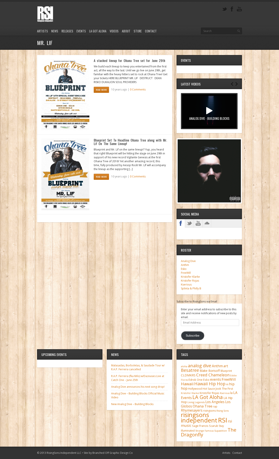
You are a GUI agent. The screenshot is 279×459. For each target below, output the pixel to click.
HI (227, 384)
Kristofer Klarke (190, 277)
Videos (114, 31)
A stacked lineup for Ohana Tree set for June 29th (129, 60)
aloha (184, 366)
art (225, 366)
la (231, 393)
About (126, 31)
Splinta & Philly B (191, 288)
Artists (42, 31)
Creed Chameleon (213, 374)
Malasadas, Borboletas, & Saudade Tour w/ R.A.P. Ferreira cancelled (138, 367)
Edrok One (195, 380)
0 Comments (138, 89)
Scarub (213, 426)
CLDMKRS (188, 375)
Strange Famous (204, 430)
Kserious (186, 284)
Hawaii (187, 383)
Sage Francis (200, 426)
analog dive (199, 365)
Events (81, 31)
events (215, 379)
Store (138, 31)
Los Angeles (215, 402)
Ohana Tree (202, 406)
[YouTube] (239, 9)
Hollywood (195, 389)
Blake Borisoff (210, 371)
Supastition (220, 430)
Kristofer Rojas (190, 280)
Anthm (185, 265)
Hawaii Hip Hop (209, 384)
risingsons (209, 410)
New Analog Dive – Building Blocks (132, 404)
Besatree (190, 370)
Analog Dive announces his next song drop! (138, 387)
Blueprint (226, 371)
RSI (222, 420)
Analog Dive (188, 261)
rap (215, 406)
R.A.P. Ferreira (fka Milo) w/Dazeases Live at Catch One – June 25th (137, 378)
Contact (151, 31)
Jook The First (224, 389)
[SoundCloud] (206, 223)
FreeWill (186, 273)
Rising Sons (222, 410)
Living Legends (196, 402)
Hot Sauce (208, 389)
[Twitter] (224, 9)
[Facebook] (232, 9)
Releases (67, 31)
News (54, 31)
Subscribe (192, 335)
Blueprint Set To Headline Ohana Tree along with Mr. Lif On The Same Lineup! (130, 141)
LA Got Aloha (97, 31)
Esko (184, 269)
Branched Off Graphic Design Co (112, 453)
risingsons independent (199, 417)
